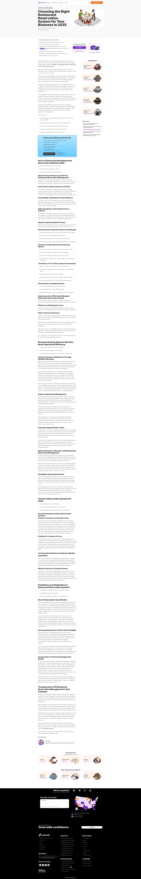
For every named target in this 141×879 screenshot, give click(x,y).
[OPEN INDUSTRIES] (50, 2)
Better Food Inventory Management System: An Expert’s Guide (53, 46)
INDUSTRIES (86, 836)
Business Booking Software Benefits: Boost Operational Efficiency (92, 127)
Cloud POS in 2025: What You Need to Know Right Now (51, 51)
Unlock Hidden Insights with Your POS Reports (49, 44)
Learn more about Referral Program (47, 857)
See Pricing (59, 153)
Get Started (96, 2)
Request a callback (48, 153)
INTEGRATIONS (66, 859)
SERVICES (64, 836)
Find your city (44, 800)
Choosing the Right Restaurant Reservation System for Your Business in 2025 (54, 49)
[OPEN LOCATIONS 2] (57, 2)
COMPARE (86, 859)
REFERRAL (42, 854)
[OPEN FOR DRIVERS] (63, 2)
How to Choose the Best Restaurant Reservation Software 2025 (90, 124)
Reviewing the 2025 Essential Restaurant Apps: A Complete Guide (53, 53)
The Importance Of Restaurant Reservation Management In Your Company (92, 135)
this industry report (49, 66)
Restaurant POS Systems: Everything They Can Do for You (52, 42)
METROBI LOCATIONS (48, 797)
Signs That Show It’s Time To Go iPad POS (49, 55)
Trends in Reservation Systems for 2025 (91, 129)
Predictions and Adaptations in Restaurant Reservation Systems (92, 132)
